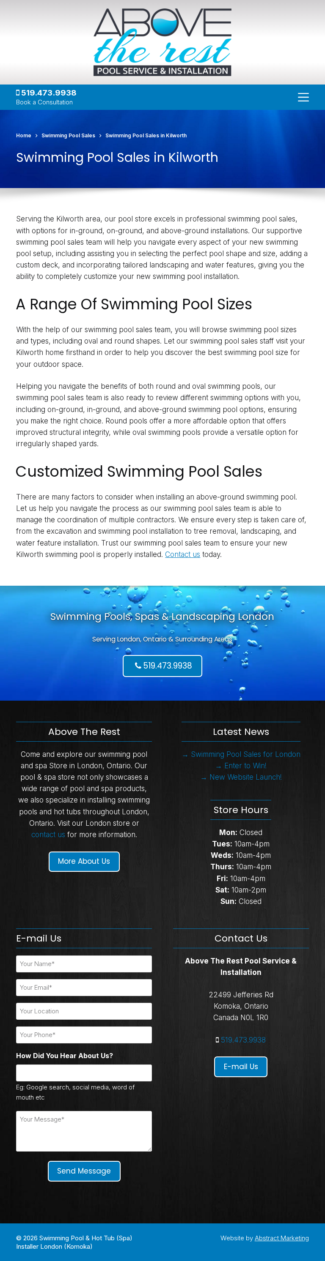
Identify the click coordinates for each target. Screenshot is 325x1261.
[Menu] (303, 97)
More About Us (84, 861)
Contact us (182, 554)
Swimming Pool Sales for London (245, 754)
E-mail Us (241, 1067)
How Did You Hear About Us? (64, 1055)
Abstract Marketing (282, 1238)
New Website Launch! (245, 777)
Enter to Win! (245, 766)
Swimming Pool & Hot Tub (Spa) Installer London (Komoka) (74, 1242)
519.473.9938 (48, 93)
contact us (48, 834)
